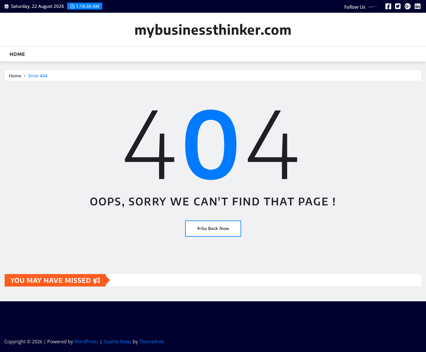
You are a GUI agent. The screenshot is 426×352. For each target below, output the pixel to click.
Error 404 (38, 76)
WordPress (86, 341)
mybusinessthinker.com (213, 29)
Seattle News (117, 341)
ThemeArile (151, 341)
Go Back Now (215, 228)
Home (17, 54)
